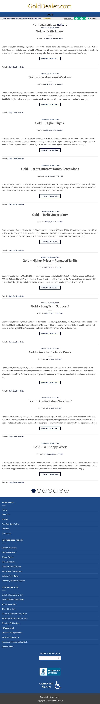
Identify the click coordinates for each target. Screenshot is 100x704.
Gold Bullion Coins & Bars (12, 595)
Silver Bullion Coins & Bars (13, 599)
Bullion (5, 519)
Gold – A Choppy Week (50, 447)
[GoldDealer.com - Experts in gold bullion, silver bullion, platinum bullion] (50, 6)
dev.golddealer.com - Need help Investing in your (26, 18)
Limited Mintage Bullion (12, 632)
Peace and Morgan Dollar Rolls (15, 642)
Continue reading (50, 58)
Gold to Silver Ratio (10, 576)
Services (5, 528)
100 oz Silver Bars (9, 604)
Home (4, 510)
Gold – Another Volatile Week (50, 352)
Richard (61, 24)
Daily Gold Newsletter (50, 28)
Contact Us (6, 533)
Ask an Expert (7, 557)
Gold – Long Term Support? (50, 306)
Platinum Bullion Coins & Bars (14, 613)
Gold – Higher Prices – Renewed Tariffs (50, 260)
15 (61, 491)
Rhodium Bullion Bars (11, 623)
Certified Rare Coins (10, 524)
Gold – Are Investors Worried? (50, 401)
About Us (6, 514)
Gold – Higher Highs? (50, 123)
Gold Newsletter (9, 552)
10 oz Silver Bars (8, 609)
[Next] (66, 491)
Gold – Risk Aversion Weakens (50, 77)
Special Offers (7, 646)
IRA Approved (8, 628)
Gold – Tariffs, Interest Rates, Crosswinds (50, 169)
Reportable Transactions (12, 571)
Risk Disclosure (8, 562)
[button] (3, 6)
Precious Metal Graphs (11, 566)
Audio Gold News (9, 547)
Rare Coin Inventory (10, 637)
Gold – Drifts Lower (50, 31)
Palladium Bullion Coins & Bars (15, 618)
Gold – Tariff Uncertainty (50, 214)
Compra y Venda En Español (13, 580)
